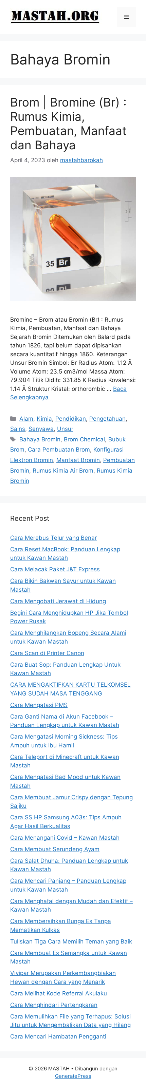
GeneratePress (73, 1076)
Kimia (44, 418)
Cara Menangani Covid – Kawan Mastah (65, 837)
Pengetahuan (107, 418)
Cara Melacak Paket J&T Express (55, 569)
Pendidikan (70, 418)
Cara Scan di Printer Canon (47, 653)
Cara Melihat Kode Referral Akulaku (58, 993)
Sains (17, 428)
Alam (26, 418)
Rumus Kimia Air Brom (63, 470)
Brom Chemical (84, 439)
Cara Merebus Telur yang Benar (53, 537)
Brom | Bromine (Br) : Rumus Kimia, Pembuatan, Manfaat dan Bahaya (68, 123)
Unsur (65, 428)
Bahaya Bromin (39, 439)
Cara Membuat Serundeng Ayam (54, 849)
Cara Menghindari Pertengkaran (53, 1005)
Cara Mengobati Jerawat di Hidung (58, 601)
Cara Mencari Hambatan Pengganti (58, 1036)
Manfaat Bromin (78, 460)
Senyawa (41, 428)
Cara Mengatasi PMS (39, 705)
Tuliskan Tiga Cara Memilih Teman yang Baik (71, 941)
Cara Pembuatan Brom (59, 449)
